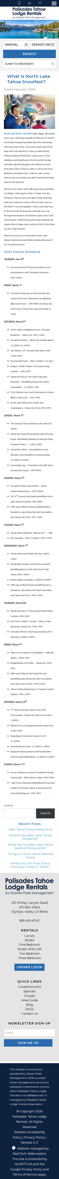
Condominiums (29, 987)
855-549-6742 (29, 920)
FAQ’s (29, 1009)
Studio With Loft (29, 949)
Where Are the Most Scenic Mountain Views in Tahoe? (30, 865)
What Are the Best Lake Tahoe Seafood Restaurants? (30, 846)
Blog (29, 1005)
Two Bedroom (29, 953)
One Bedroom (29, 944)
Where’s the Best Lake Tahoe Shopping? (30, 837)
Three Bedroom (29, 958)
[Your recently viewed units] (29, 3)
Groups (29, 996)
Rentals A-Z (29, 1142)
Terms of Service (25, 1174)
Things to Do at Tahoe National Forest (30, 855)
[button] (54, 3)
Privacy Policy (34, 1137)
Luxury (30, 936)
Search (29, 54)
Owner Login (29, 967)
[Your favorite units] (40, 3)
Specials (29, 991)
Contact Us (29, 1013)
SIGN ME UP (28, 1043)
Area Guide (29, 1000)
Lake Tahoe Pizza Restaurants (30, 829)
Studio (29, 940)
